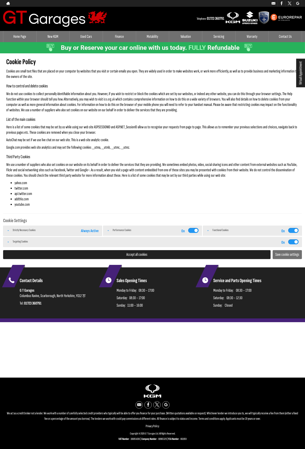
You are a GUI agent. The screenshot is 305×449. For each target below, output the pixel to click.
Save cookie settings (287, 254)
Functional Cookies (220, 230)
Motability (152, 36)
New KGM (53, 36)
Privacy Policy (152, 426)
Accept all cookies (136, 254)
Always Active (90, 230)
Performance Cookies (122, 230)
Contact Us (285, 36)
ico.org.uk (109, 99)
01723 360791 (256, 3)
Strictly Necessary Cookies (24, 230)
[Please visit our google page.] (298, 3)
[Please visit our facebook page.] (281, 3)
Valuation (186, 36)
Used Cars (86, 36)
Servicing (219, 36)
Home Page (19, 36)
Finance (119, 36)
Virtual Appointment (300, 73)
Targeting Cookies (20, 241)
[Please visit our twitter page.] (289, 3)
